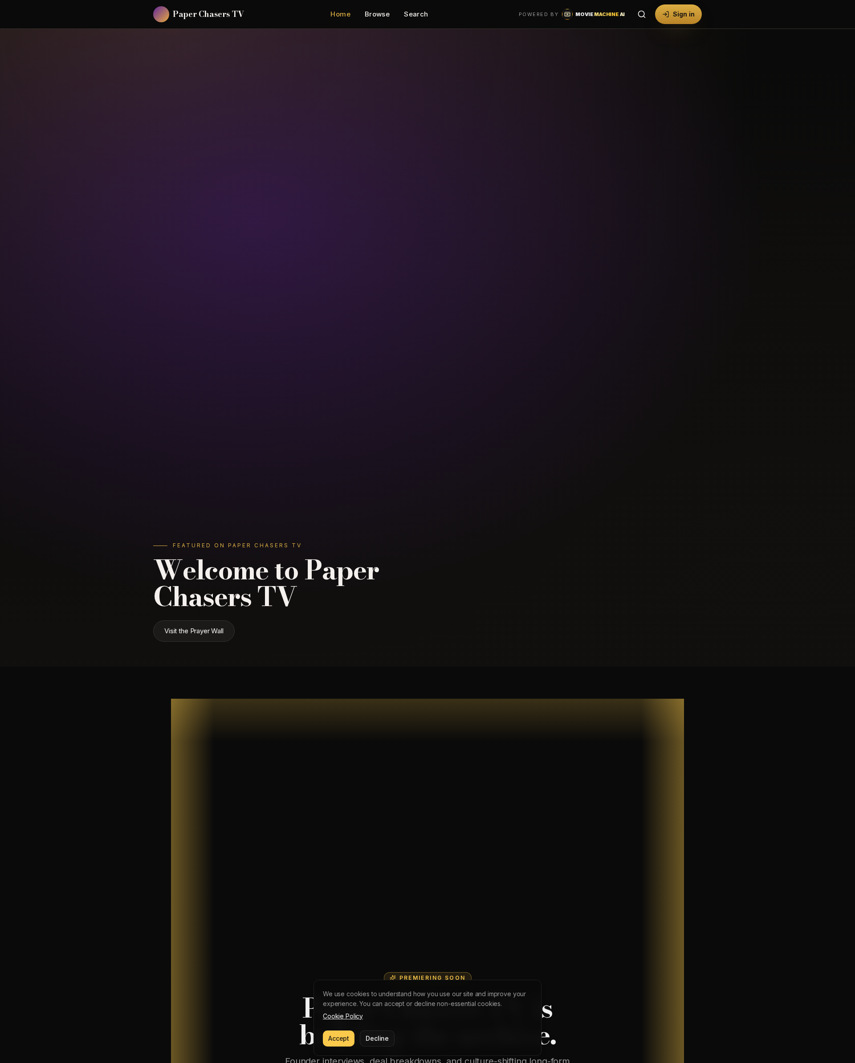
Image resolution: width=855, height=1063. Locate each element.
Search (416, 14)
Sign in (684, 14)
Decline (377, 1038)
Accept (338, 1038)
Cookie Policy (343, 1016)
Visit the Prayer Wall (194, 631)
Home (340, 14)
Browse (377, 14)
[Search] (641, 14)
